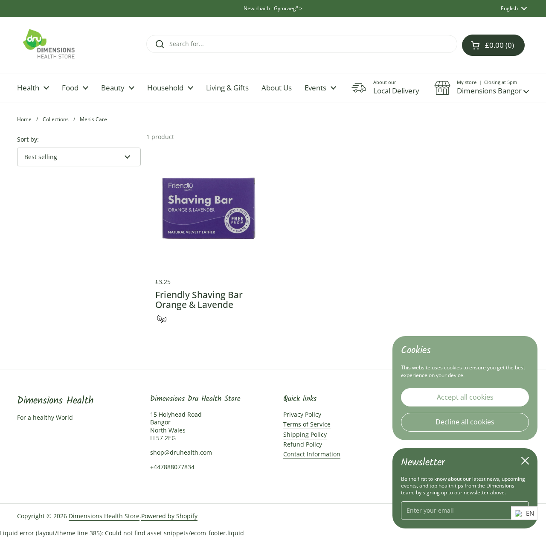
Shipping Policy (305, 434)
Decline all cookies (465, 422)
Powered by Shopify (169, 516)
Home (24, 119)
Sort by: (28, 139)
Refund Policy (302, 444)
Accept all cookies (465, 396)
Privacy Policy (302, 414)
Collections (56, 119)
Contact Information (311, 454)
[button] (481, 88)
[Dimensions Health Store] (56, 45)
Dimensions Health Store (104, 516)
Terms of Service (307, 424)
